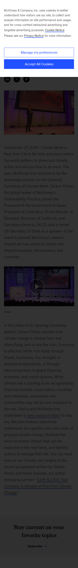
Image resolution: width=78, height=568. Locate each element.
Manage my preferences (39, 52)
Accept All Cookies (39, 64)
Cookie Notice (54, 30)
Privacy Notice (34, 35)
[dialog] (39, 38)
